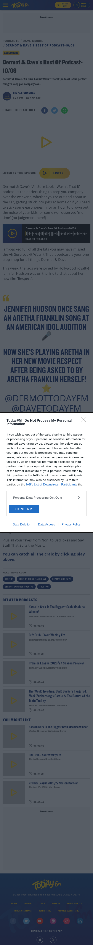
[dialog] (46, 472)
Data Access (46, 524)
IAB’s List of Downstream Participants (51, 484)
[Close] (84, 421)
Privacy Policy (71, 524)
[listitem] (46, 497)
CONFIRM (24, 509)
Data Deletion (22, 524)
